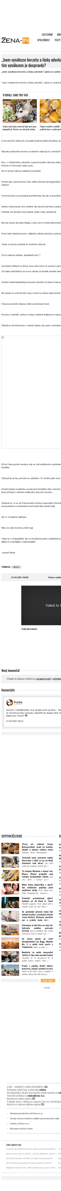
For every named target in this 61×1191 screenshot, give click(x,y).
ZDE (46, 1087)
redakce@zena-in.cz (36, 1095)
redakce (42, 1089)
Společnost (43, 40)
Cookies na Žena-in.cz (19, 1123)
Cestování (47, 34)
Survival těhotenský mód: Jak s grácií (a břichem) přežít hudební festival (31, 1148)
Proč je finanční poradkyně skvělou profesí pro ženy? (29, 1163)
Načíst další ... (48, 980)
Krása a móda (54, 577)
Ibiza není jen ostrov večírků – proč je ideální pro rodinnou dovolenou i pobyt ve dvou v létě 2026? (31, 1153)
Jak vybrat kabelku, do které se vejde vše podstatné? (29, 1158)
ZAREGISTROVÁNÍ (43, 679)
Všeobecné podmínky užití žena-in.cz (26, 1113)
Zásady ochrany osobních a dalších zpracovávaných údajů (34, 1118)
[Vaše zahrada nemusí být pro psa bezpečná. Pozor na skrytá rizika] (20, 111)
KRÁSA (16, 567)
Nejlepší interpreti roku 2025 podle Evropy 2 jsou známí (30, 1167)
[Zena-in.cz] (17, 40)
